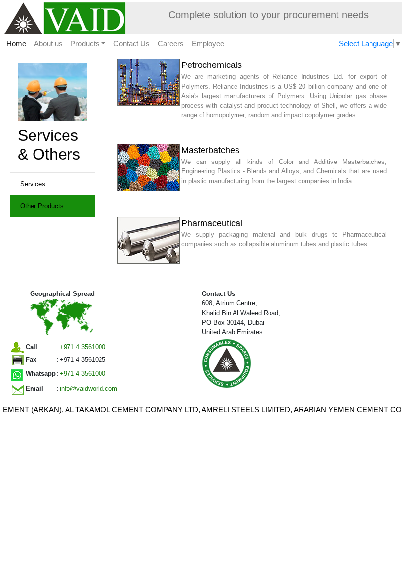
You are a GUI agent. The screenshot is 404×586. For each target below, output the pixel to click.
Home (18, 43)
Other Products (42, 206)
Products (85, 43)
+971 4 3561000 (82, 347)
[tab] (52, 184)
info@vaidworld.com (88, 388)
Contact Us (131, 43)
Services (32, 184)
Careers (171, 43)
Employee (208, 43)
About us (48, 43)
